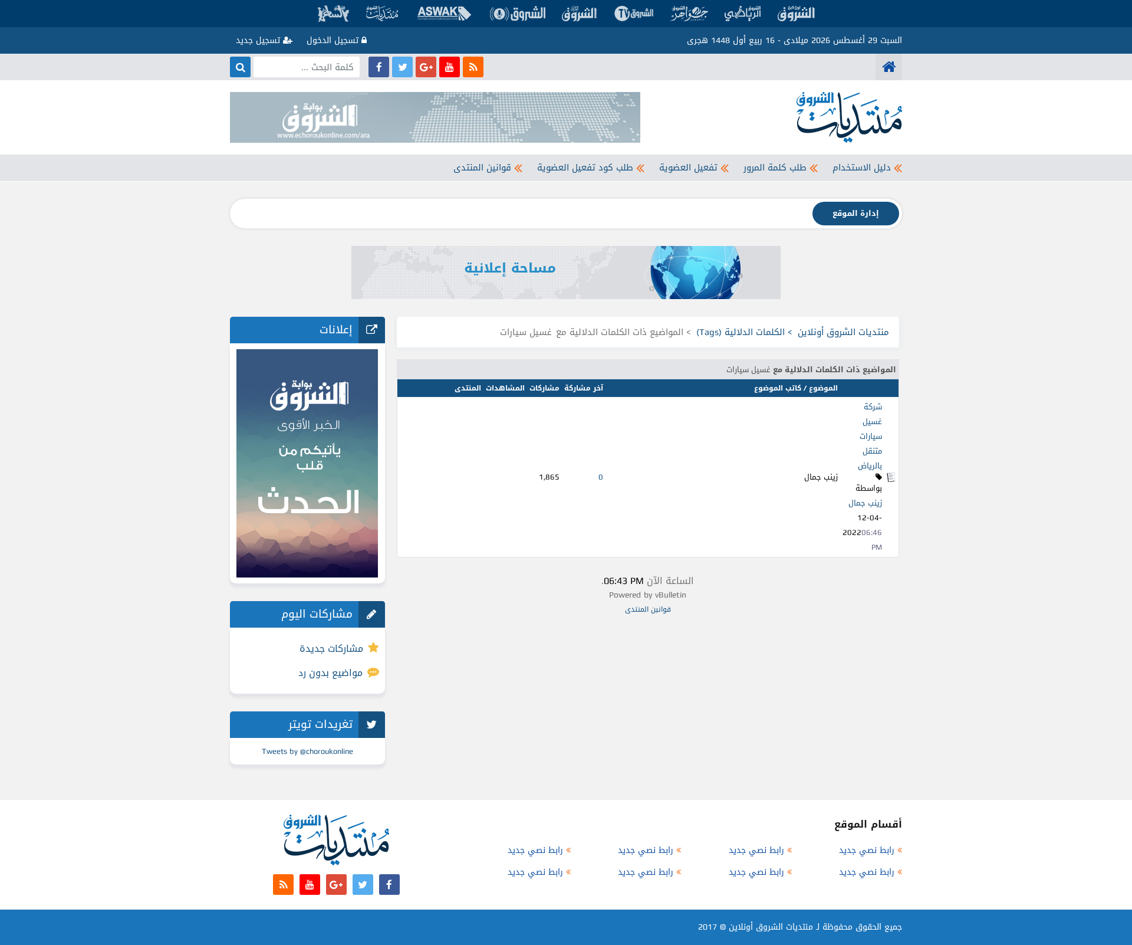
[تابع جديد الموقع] (473, 67)
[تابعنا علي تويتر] (402, 67)
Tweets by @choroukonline (307, 751)
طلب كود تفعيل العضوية (585, 167)
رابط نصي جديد (866, 850)
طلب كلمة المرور (775, 167)
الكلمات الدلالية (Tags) (740, 332)
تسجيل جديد (259, 40)
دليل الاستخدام (861, 167)
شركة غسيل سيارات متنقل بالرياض (870, 436)
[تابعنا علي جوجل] (426, 67)
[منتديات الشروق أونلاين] (889, 67)
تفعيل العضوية (688, 167)
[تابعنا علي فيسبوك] (378, 67)
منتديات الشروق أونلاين (843, 332)
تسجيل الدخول (334, 40)
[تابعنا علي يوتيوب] (449, 67)
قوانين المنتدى (482, 167)
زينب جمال (865, 503)
